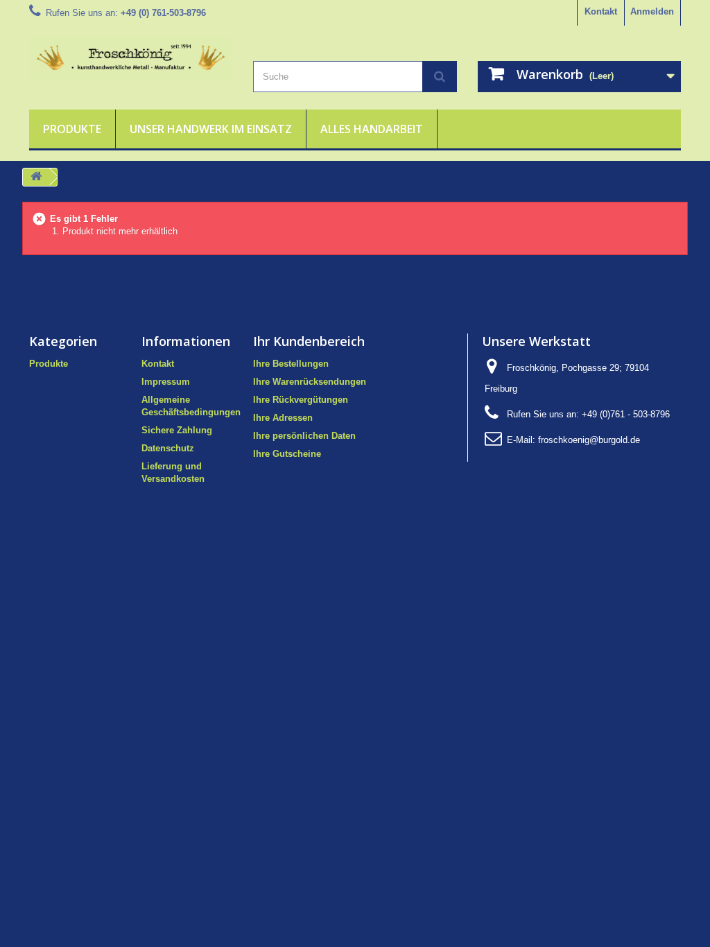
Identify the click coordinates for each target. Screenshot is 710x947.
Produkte (72, 129)
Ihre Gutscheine (287, 454)
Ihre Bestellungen (291, 363)
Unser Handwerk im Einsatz (211, 129)
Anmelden (652, 11)
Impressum (165, 381)
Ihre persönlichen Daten (304, 436)
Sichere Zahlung (176, 430)
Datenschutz (167, 448)
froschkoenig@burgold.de (589, 440)
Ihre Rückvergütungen (300, 399)
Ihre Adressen (283, 417)
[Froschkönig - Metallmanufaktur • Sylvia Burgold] (130, 58)
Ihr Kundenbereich (309, 341)
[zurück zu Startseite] (36, 177)
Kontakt (601, 11)
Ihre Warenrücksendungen (309, 381)
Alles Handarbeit (371, 129)
